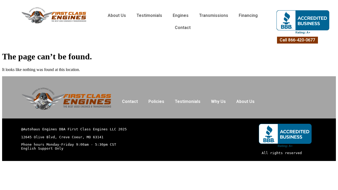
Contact (183, 27)
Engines (181, 15)
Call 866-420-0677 (297, 39)
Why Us (218, 101)
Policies (156, 101)
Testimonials (149, 15)
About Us (117, 15)
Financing (248, 15)
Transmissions (213, 15)
